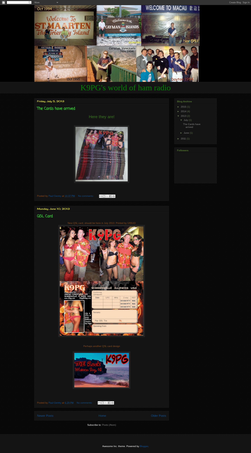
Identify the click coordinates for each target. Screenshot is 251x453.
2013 (184, 116)
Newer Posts (45, 415)
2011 (184, 138)
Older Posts (158, 415)
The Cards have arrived (56, 109)
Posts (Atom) (109, 425)
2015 (184, 106)
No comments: (86, 196)
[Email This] (100, 196)
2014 (184, 111)
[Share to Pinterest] (113, 196)
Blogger (144, 446)
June (187, 132)
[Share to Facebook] (110, 196)
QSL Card (45, 216)
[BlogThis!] (104, 196)
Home (102, 415)
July (186, 120)
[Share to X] (107, 196)
